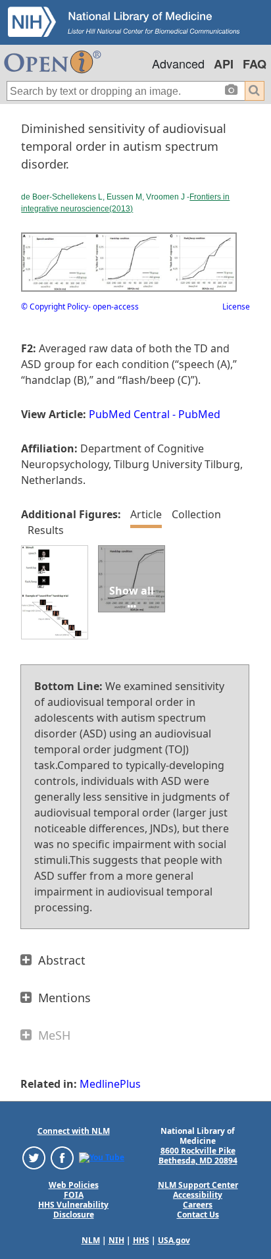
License (236, 306)
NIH (116, 1240)
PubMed (199, 414)
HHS (141, 1240)
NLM (91, 1240)
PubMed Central (129, 414)
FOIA (74, 1194)
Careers (197, 1204)
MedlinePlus (110, 1084)
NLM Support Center (198, 1185)
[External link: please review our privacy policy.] (33, 1157)
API (224, 63)
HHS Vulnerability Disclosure (73, 1209)
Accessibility (197, 1194)
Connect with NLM (73, 1131)
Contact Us (198, 1214)
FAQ (254, 63)
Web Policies (74, 1185)
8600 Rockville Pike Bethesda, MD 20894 (198, 1155)
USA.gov (174, 1240)
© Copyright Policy (54, 306)
